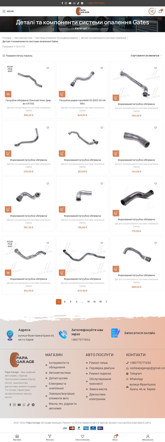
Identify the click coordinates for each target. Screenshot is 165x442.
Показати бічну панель (19, 55)
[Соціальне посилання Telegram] (82, 3)
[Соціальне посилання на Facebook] (62, 3)
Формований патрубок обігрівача (136, 104)
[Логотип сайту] (82, 11)
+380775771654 (96, 3)
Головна (7, 37)
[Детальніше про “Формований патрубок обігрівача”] (8, 273)
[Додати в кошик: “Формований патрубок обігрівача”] (116, 98)
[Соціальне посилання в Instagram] (66, 3)
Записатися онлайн (139, 333)
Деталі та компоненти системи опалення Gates (28, 109)
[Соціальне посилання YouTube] (70, 3)
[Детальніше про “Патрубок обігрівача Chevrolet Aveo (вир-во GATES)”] (8, 94)
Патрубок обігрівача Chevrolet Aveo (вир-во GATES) (29, 102)
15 (100, 301)
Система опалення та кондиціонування (56, 37)
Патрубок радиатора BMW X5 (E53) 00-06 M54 (82, 102)
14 (94, 301)
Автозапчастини (23, 37)
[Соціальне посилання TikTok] (78, 3)
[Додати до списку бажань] (48, 68)
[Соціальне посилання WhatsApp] (74, 3)
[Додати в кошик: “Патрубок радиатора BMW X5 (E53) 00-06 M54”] (62, 94)
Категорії (81, 28)
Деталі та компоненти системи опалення (103, 37)
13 (88, 301)
